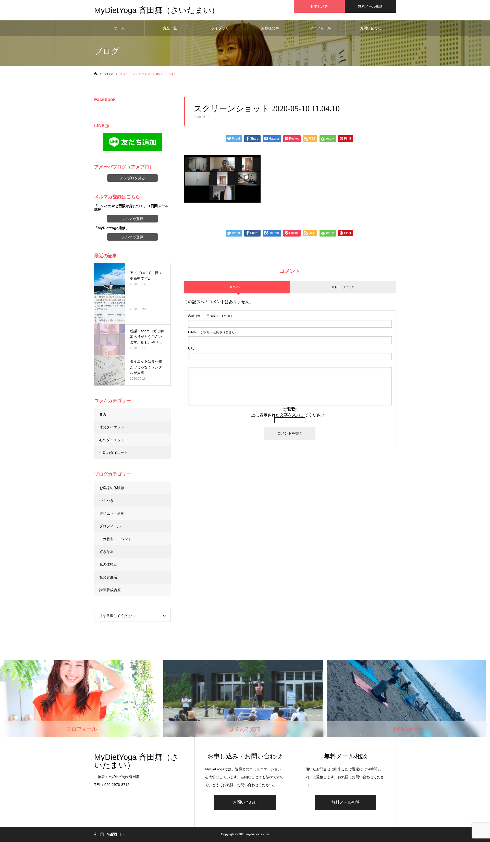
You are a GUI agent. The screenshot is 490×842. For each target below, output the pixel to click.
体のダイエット (111, 427)
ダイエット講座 (111, 513)
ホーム (119, 28)
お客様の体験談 (111, 488)
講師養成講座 (110, 590)
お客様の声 (270, 28)
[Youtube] (112, 834)
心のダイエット (111, 440)
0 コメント (237, 287)
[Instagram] (101, 834)
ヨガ (102, 414)
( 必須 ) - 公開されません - (212, 332)
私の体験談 (108, 564)
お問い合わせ (370, 28)
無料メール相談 (370, 6)
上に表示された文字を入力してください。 (290, 415)
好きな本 (106, 552)
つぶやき (106, 501)
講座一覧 (170, 28)
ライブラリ (220, 28)
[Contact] (122, 834)
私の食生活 (108, 577)
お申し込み (319, 6)
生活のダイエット (113, 453)
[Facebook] (94, 834)
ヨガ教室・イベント (115, 539)
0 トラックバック (343, 287)
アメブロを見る (132, 178)
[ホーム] (95, 74)
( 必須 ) (210, 315)
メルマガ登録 (132, 219)
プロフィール (320, 28)
